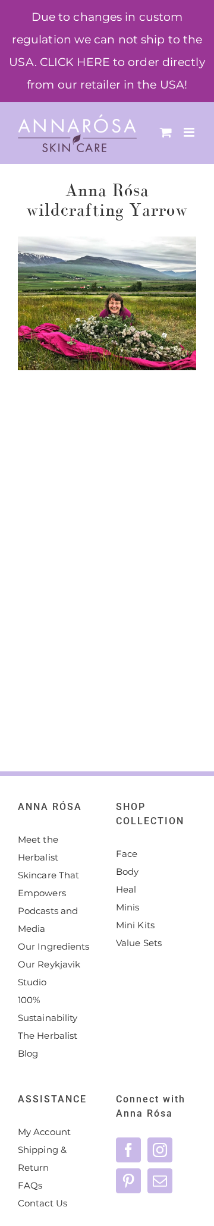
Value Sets (139, 942)
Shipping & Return (42, 1158)
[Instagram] (159, 1149)
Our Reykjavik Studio (49, 973)
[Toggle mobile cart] (166, 132)
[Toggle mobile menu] (190, 132)
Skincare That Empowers (48, 884)
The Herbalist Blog (47, 1044)
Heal (126, 889)
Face (126, 853)
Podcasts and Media (48, 919)
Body (127, 871)
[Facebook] (128, 1149)
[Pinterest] (128, 1180)
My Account (44, 1131)
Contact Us (42, 1203)
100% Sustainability (47, 1008)
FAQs (30, 1185)
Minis (128, 907)
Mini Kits (135, 925)
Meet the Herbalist (38, 848)
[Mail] (159, 1180)
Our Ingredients (54, 946)
